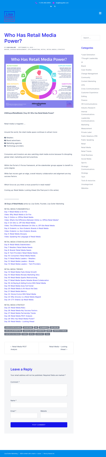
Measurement (86, 128)
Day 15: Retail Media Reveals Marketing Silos (21, 275)
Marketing (36, 49)
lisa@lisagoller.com (62, 3)
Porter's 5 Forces (60, 331)
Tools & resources (88, 181)
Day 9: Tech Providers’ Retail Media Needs (21, 253)
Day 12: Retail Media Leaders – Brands (19, 261)
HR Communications (89, 104)
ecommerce (44, 327)
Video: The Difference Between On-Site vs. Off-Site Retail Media (29, 225)
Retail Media (52, 49)
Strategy (61, 49)
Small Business (87, 155)
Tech (83, 177)
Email (13, 411)
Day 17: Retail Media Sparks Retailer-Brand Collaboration (26, 280)
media (49, 331)
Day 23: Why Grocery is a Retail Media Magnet (22, 297)
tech (47, 334)
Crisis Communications (90, 89)
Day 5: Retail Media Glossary (15, 234)
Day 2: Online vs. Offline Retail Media (18, 217)
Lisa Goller (11, 47)
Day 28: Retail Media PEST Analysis (18, 316)
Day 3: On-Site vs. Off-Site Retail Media (19, 223)
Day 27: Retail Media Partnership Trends (20, 313)
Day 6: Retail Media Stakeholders (17, 245)
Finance (84, 100)
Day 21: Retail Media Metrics (15, 291)
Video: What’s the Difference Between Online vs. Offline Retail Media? (31, 220)
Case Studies (86, 70)
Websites (84, 188)
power (24, 334)
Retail (43, 49)
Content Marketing (88, 81)
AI (82, 62)
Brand (6, 49)
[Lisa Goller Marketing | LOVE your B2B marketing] (9, 16)
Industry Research (88, 108)
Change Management (18, 49)
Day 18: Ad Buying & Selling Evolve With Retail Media (25, 283)
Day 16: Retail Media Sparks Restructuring (20, 277)
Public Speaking (87, 140)
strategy (39, 334)
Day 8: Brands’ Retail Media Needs (17, 250)
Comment (15, 382)
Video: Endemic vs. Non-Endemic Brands (20, 231)
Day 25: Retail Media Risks (14, 308)
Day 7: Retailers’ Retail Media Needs (18, 247)
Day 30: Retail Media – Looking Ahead (19, 321)
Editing (84, 96)
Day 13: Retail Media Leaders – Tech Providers (22, 264)
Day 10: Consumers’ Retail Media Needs (19, 256)
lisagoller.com (29, 331)
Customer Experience (89, 93)
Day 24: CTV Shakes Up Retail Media (18, 300)
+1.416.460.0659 (45, 3)
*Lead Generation (88, 55)
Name (13, 400)
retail (32, 334)
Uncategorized (87, 184)
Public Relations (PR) (89, 136)
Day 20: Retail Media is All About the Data (20, 288)
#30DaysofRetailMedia (13, 327)
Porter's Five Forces (12, 334)
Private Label (86, 132)
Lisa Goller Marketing (13, 331)
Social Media (86, 159)
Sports (84, 163)
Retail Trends (86, 151)
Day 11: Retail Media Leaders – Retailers (19, 258)
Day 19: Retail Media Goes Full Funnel (18, 286)
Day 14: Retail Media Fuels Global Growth (20, 272)
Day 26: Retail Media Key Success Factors (20, 310)
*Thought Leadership (89, 58)
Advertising (28, 327)
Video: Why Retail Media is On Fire (17, 214)
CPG (29, 49)
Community (85, 77)
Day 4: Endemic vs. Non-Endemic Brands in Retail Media (26, 228)
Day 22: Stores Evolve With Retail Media (20, 294)
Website (43, 411)
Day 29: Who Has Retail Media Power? (19, 319)
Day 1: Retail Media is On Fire (15, 212)
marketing (41, 331)
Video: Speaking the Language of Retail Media (22, 237)
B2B (36, 327)
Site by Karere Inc (48, 453)
